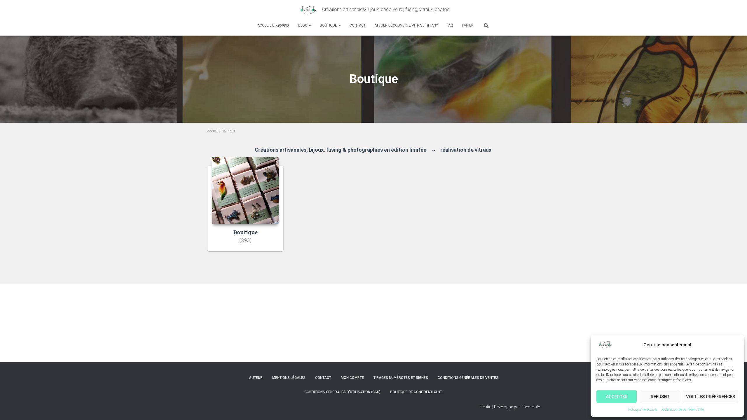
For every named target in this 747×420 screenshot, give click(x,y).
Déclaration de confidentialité (682, 409)
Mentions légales (289, 378)
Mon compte (352, 378)
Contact (358, 25)
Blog (303, 25)
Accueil (212, 131)
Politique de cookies (643, 409)
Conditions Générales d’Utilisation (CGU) (342, 392)
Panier (468, 25)
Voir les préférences (710, 396)
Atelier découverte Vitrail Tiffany (406, 25)
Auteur (256, 378)
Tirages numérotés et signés (401, 378)
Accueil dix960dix (273, 25)
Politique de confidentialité (416, 392)
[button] (309, 25)
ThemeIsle (530, 407)
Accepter (617, 396)
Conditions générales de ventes (468, 378)
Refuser (660, 396)
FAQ (450, 25)
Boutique (329, 25)
